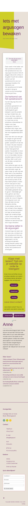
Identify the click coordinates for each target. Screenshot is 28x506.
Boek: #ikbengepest (9, 416)
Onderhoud (14, 291)
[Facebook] (12, 352)
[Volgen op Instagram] (7, 420)
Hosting (14, 297)
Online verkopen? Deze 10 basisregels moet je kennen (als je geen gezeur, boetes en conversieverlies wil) (14, 361)
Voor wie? (14, 285)
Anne (7, 38)
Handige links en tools (10, 414)
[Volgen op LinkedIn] (4, 420)
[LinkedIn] (14, 352)
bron (14, 62)
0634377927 (8, 2)
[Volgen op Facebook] (10, 420)
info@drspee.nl (15, 5)
